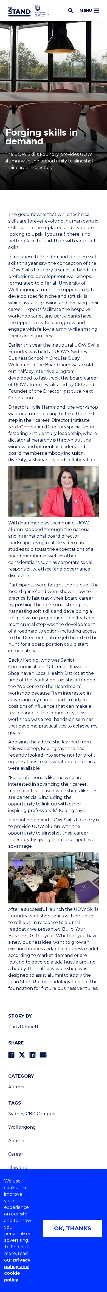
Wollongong (22, 1127)
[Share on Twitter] (22, 1055)
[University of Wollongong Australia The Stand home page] (28, 11)
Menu (86, 10)
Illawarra (17, 1167)
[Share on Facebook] (11, 1055)
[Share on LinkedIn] (32, 1055)
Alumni (16, 1086)
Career (15, 1154)
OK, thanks (72, 1228)
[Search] (71, 10)
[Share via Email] (43, 1055)
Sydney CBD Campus (31, 1113)
